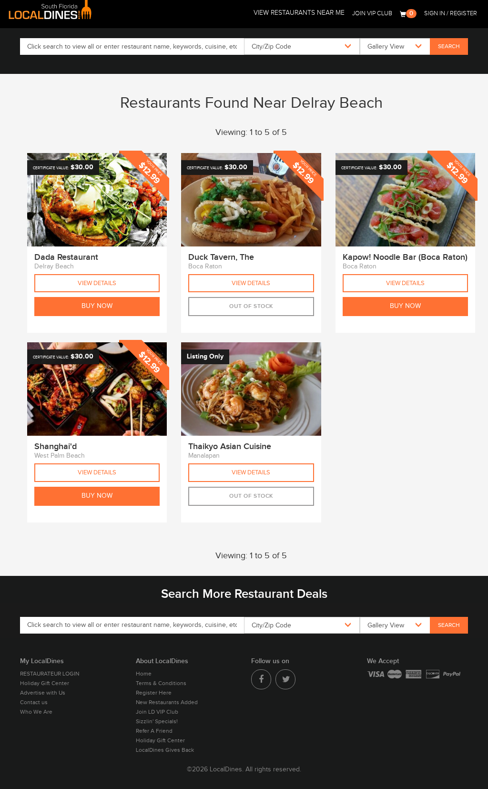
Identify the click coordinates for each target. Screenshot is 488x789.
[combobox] (302, 46)
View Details (97, 283)
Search (449, 46)
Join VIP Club (372, 13)
